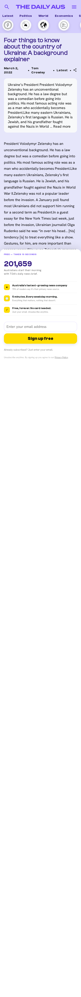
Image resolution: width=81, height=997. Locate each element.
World (43, 16)
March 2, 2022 (11, 70)
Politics (25, 16)
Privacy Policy (61, 357)
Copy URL (49, 81)
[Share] (75, 70)
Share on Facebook (56, 96)
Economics (64, 16)
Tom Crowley (38, 70)
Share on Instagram (57, 104)
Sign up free (40, 338)
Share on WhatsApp (57, 89)
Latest (8, 16)
